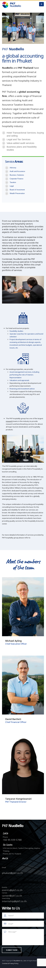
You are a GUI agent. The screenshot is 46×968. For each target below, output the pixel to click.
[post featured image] (23, 606)
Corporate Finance (16, 179)
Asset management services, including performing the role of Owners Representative (24, 375)
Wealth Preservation (17, 193)
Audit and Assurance (17, 171)
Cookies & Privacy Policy (10, 963)
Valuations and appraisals (19, 380)
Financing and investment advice (22, 389)
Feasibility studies (16, 331)
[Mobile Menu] (41, 4)
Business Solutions (17, 175)
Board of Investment (17, 190)
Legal (12, 186)
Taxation (13, 182)
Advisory (13, 168)
